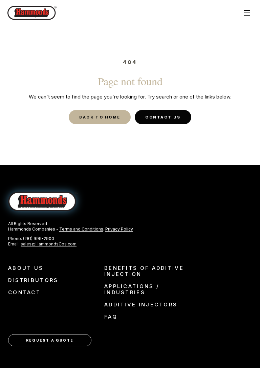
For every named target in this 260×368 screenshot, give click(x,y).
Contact (24, 292)
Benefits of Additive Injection (144, 271)
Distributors (33, 280)
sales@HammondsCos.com (49, 243)
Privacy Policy (119, 229)
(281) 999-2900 (38, 238)
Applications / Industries (131, 289)
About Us (25, 268)
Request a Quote (49, 340)
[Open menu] (247, 12)
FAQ (110, 317)
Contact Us (162, 117)
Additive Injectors (140, 305)
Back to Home (99, 117)
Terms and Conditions (81, 229)
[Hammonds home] (32, 12)
